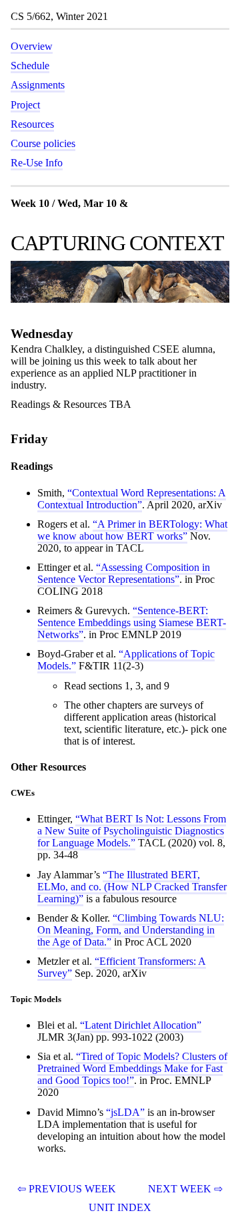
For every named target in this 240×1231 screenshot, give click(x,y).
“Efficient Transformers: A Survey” (121, 967)
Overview (32, 46)
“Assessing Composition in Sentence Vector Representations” (123, 573)
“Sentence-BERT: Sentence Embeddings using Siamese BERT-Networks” (131, 622)
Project (25, 104)
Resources (32, 124)
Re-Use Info (37, 162)
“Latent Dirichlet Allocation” (140, 1025)
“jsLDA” (125, 1112)
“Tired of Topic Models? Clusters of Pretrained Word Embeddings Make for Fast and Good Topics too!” (132, 1068)
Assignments (38, 84)
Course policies (43, 143)
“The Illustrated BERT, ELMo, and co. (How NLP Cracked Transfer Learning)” (132, 886)
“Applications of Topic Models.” (126, 659)
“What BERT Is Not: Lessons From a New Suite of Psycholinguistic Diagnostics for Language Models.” (131, 830)
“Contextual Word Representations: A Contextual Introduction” (131, 498)
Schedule (30, 65)
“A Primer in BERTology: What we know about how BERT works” (132, 530)
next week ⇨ (185, 1188)
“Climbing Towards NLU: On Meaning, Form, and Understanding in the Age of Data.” (130, 930)
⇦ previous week (66, 1188)
